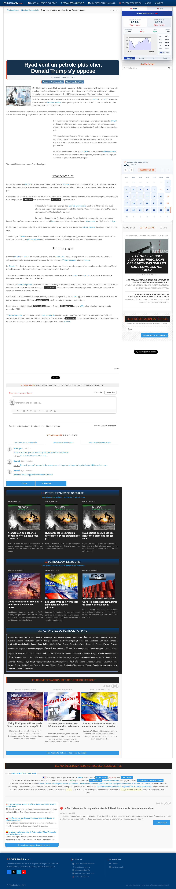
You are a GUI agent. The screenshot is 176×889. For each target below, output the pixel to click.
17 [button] (127, 203)
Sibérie (82, 662)
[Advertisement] (62, 38)
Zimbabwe (28, 668)
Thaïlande (68, 665)
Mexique (42, 657)
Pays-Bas (29, 662)
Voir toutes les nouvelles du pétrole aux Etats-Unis (63, 566)
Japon (68, 653)
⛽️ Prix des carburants (130, 3)
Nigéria (76, 657)
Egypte (106, 644)
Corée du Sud (55, 644)
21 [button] (154, 203)
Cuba (72, 644)
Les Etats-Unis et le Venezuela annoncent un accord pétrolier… (61, 605)
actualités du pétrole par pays (65, 630)
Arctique (104, 637)
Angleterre (67, 637)
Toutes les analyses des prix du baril (35, 845)
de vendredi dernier (104, 780)
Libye (113, 221)
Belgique (47, 641)
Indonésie (37, 653)
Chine (11, 644)
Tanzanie (45, 665)
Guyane (19, 653)
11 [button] (133, 196)
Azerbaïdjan (29, 641)
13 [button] (147, 196)
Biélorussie (56, 641)
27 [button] (147, 210)
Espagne (39, 649)
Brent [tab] (134, 9)
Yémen (19, 668)
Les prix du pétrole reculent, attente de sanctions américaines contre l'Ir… (148, 281)
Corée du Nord (43, 644)
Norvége (85, 657)
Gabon (79, 649)
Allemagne (48, 637)
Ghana (85, 649)
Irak (44, 653)
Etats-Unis (60, 257)
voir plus (17, 456)
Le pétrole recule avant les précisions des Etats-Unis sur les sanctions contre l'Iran (146, 263)
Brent (80, 777)
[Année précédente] (126, 170)
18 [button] (133, 203)
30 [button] (168, 210)
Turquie (96, 665)
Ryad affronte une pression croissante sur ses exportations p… (62, 536)
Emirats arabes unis (77, 206)
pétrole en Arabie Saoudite (64, 493)
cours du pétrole (25, 284)
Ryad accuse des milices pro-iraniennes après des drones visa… (98, 536)
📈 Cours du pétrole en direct (42, 3)
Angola (76, 637)
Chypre (18, 644)
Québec (65, 662)
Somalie (99, 662)
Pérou (52, 662)
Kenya (93, 653)
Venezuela (90, 221)
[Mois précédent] (131, 170)
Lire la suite (162, 822)
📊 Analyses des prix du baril (101, 3)
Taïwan (53, 665)
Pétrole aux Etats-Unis (74, 82)
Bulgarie (72, 641)
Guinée (113, 649)
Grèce (107, 649)
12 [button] (140, 196)
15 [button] (161, 196)
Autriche (19, 641)
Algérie (39, 637)
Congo (33, 644)
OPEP (95, 99)
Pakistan (20, 662)
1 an (153, 58)
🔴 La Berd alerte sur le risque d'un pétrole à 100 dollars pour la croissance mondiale (106, 808)
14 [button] (154, 196)
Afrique (10, 637)
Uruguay (103, 665)
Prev (113, 686)
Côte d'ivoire (80, 644)
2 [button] (167, 183)
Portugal (45, 662)
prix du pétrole (88, 227)
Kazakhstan (85, 653)
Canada (112, 641)
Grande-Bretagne (96, 649)
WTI (76, 297)
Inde (30, 653)
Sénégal (37, 665)
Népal (107, 657)
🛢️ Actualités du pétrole (72, 3)
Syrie (30, 665)
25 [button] (133, 210)
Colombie (26, 644)
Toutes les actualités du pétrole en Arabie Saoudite (63, 497)
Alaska (31, 637)
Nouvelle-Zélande (97, 657)
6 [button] (147, 190)
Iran (53, 221)
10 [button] (127, 196)
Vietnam (12, 668)
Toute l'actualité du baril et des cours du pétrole (66, 753)
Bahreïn (39, 641)
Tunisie (88, 665)
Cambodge (94, 641)
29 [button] (161, 210)
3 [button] (126, 190)
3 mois (141, 58)
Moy (161, 52)
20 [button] (147, 203)
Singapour (90, 662)
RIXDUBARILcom (19, 859)
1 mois (129, 58)
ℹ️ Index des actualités (81, 870)
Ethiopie (61, 649)
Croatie (65, 644)
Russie (66, 184)
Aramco (67, 321)
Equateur (23, 649)
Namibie (62, 657)
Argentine (112, 637)
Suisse (17, 665)
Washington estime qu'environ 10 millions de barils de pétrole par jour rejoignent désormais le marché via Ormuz (101, 783)
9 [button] (167, 190)
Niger (69, 657)
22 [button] (161, 203)
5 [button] (140, 190)
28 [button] (154, 210)
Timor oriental (78, 665)
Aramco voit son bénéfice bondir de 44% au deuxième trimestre (23, 536)
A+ (110, 10)
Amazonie (58, 637)
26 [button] (140, 210)
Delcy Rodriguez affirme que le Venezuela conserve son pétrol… (25, 604)
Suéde (24, 665)
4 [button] (133, 190)
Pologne (37, 662)
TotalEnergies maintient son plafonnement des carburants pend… (63, 726)
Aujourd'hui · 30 (147, 170)
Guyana (11, 653)
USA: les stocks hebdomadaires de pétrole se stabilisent (99, 603)
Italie (62, 653)
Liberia (113, 653)
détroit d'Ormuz (44, 783)
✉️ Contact (113, 864)
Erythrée (31, 649)
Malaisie (18, 657)
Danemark (90, 644)
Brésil (65, 641)
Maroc (25, 657)
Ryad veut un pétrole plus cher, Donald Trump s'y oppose (63, 68)
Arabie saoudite (54, 102)
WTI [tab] (160, 9)
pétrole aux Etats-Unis (64, 561)
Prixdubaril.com (13, 10)
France (70, 648)
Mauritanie (34, 657)
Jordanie (75, 653)
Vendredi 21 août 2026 (23, 773)
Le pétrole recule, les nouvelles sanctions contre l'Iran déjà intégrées (148, 296)
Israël (56, 653)
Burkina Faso (82, 641)
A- (116, 10)
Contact (159, 3)
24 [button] (127, 210)
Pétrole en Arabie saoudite (53, 82)
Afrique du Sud (21, 637)
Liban (107, 653)
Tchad (60, 665)
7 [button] (154, 190)
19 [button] (140, 203)
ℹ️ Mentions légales (116, 867)
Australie (11, 641)
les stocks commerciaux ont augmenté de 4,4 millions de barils (124, 786)
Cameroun (104, 641)
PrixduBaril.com (14, 885)
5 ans (165, 58)
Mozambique (53, 657)
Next (117, 686)
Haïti (25, 653)
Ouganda (11, 662)
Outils (148, 3)
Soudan (107, 662)
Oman (114, 657)
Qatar (58, 662)
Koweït (101, 653)
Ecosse (99, 644)
